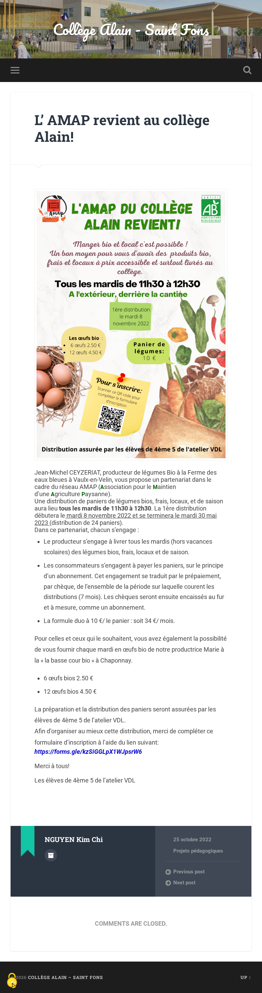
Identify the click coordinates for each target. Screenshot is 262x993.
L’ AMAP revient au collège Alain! (121, 128)
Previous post (189, 872)
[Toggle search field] (247, 70)
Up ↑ (246, 977)
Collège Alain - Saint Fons (131, 29)
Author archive (51, 855)
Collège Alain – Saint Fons (65, 977)
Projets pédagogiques (198, 851)
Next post (184, 883)
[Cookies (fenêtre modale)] (12, 981)
